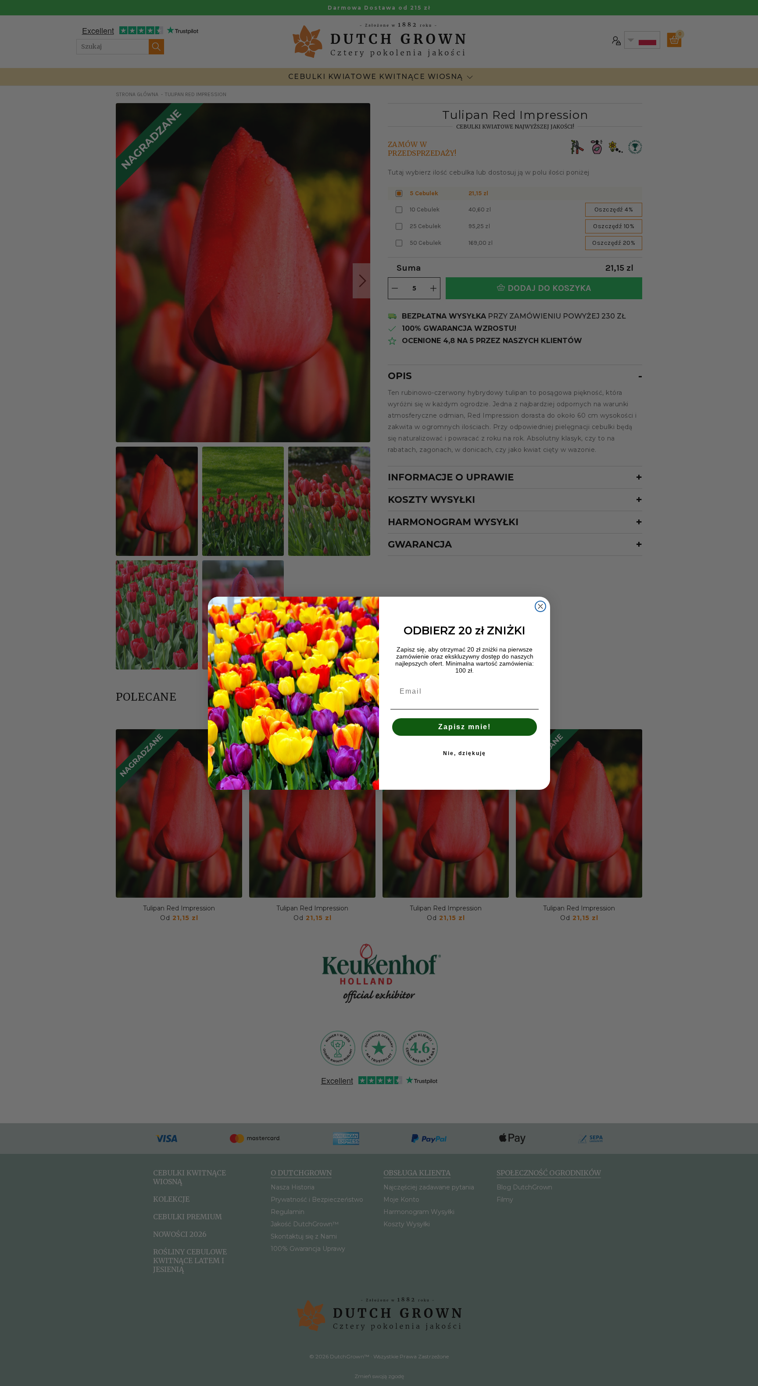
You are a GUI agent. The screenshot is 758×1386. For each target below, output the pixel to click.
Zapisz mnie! (464, 727)
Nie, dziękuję (464, 753)
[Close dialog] (540, 606)
